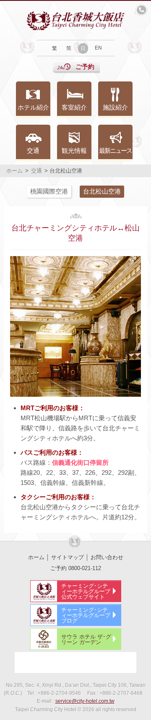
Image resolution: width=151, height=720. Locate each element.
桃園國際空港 (49, 191)
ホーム (14, 171)
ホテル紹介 (33, 107)
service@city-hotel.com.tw (85, 701)
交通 (33, 150)
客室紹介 (74, 107)
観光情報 (74, 150)
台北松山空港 (102, 191)
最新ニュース (115, 150)
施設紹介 (115, 107)
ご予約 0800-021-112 (75, 568)
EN (98, 48)
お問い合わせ (107, 557)
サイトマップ (67, 557)
